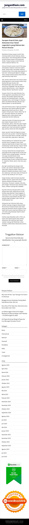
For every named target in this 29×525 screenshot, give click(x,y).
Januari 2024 (5, 431)
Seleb (3, 348)
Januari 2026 (5, 379)
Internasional (5, 334)
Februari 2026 (6, 376)
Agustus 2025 (5, 387)
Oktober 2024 (6, 409)
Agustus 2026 (5, 365)
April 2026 (4, 368)
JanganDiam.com (14, 5)
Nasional (4, 337)
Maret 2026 (5, 372)
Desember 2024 (6, 401)
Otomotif (4, 341)
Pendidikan (5, 345)
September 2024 (6, 412)
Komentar (6, 245)
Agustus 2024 (5, 416)
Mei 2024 (4, 427)
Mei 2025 (4, 390)
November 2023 (6, 438)
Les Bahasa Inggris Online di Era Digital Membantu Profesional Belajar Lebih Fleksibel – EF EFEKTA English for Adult (14, 313)
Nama (4, 268)
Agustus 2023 (5, 449)
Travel (3, 352)
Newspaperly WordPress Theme (14, 522)
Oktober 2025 (6, 383)
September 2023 (6, 445)
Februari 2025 (6, 398)
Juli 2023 (4, 453)
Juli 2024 (4, 420)
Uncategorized (6, 356)
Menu (26, 20)
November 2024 (6, 405)
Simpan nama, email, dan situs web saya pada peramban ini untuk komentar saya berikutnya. (14, 276)
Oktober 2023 (6, 442)
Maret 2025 (5, 394)
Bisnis (3, 330)
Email (17, 268)
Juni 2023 (4, 456)
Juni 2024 (4, 423)
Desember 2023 (6, 434)
